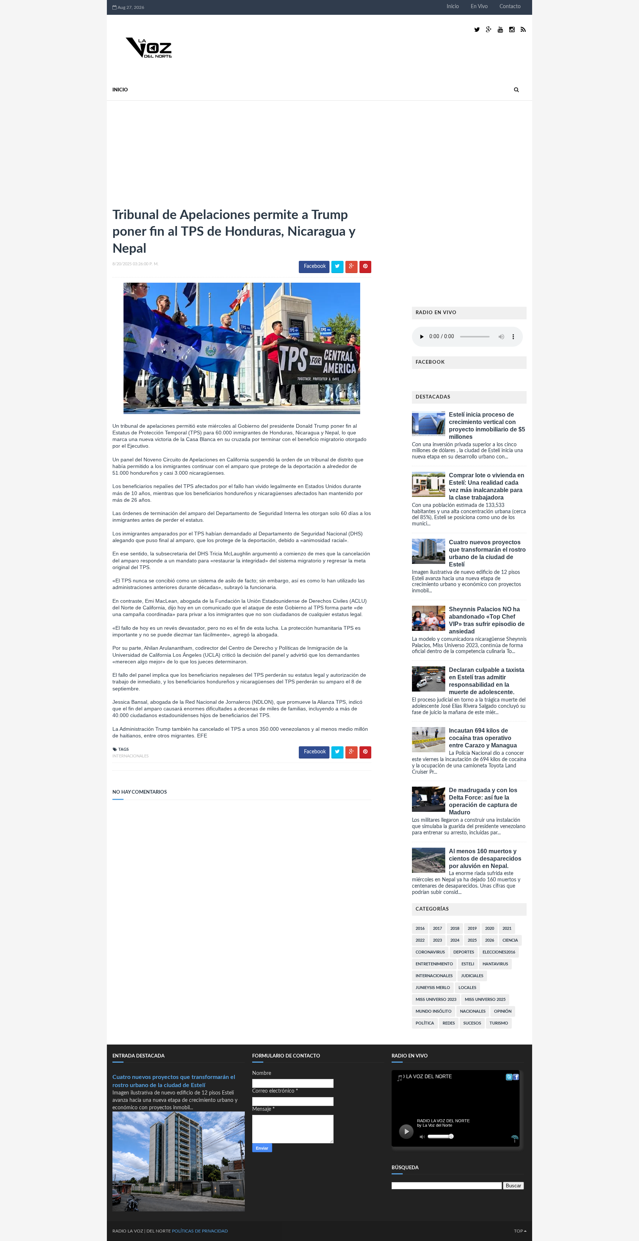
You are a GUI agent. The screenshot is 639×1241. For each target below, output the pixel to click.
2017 (437, 928)
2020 (489, 928)
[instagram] (512, 30)
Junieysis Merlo (433, 988)
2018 (454, 928)
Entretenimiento (434, 964)
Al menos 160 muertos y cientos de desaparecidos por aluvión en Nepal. (485, 858)
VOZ (138, 1231)
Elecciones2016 (499, 952)
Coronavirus (430, 952)
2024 (454, 940)
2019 (472, 928)
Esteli (468, 964)
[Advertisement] (167, 150)
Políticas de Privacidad (200, 1231)
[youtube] (500, 30)
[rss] (523, 30)
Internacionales (130, 756)
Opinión (502, 1011)
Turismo (499, 1023)
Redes (449, 1023)
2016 (420, 928)
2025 (472, 940)
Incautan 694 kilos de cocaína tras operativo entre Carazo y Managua (483, 738)
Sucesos (472, 1023)
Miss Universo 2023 (436, 1000)
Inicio (453, 6)
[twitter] (477, 30)
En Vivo (479, 6)
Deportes (463, 952)
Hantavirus (495, 964)
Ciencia (510, 940)
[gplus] (489, 30)
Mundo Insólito (434, 1011)
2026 (489, 940)
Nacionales (473, 1011)
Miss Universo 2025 (485, 1000)
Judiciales (472, 976)
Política (425, 1023)
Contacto (510, 6)
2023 (437, 940)
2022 (420, 940)
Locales (467, 988)
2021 (507, 928)
